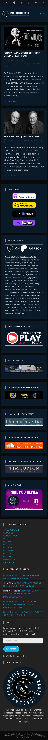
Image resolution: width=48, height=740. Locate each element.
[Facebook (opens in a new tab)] (14, 2)
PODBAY (7, 541)
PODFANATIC (9, 544)
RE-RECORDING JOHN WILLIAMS (21, 136)
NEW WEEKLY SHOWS (34, 140)
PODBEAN (7, 547)
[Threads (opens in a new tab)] (21, 2)
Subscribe (11, 649)
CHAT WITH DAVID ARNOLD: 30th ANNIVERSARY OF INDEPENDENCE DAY (20, 593)
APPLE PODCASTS (11, 529)
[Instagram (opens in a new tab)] (28, 2)
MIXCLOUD (8, 538)
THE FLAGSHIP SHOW (16, 63)
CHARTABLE (8, 562)
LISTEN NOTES (9, 559)
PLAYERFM (8, 550)
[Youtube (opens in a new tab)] (36, 2)
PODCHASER (9, 556)
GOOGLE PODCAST (12, 535)
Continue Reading (11, 102)
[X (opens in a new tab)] (7, 2)
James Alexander (10, 575)
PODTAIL (7, 553)
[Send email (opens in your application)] (42, 2)
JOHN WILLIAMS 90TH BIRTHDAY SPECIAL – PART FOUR (22, 54)
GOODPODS (9, 532)
